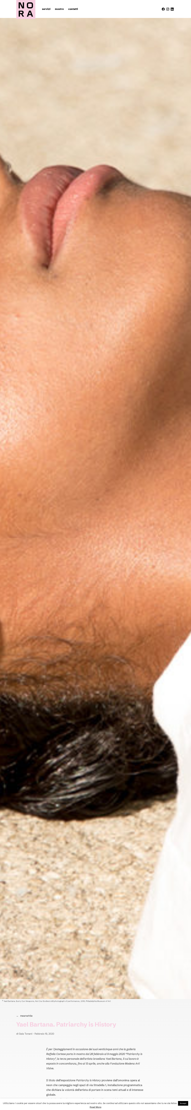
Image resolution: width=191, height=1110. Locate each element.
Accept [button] (183, 1103)
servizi (46, 8)
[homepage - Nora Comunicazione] (25, 9)
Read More (95, 1107)
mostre (59, 8)
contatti (73, 8)
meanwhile (24, 1015)
